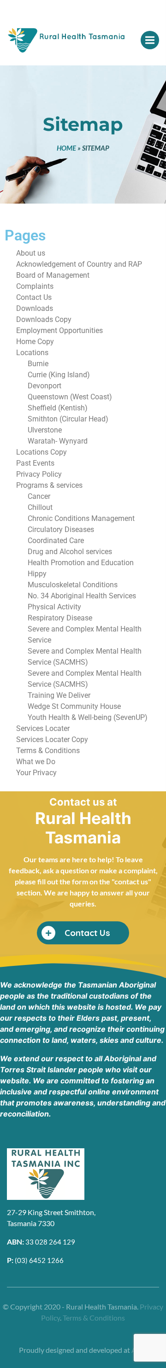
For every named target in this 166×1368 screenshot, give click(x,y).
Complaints (34, 286)
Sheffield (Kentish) (58, 407)
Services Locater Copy (52, 739)
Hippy (37, 573)
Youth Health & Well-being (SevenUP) (88, 717)
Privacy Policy (39, 474)
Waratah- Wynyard (58, 441)
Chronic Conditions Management (81, 518)
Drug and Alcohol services (70, 551)
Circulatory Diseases (61, 529)
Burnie (38, 363)
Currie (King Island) (59, 374)
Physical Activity (54, 606)
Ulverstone (45, 430)
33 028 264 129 (50, 1242)
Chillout (40, 507)
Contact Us (34, 297)
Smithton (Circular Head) (68, 419)
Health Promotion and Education (81, 562)
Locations (32, 352)
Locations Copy (41, 452)
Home (66, 148)
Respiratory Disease (60, 618)
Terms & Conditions (48, 750)
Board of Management (52, 275)
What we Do (35, 761)
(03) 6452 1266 (39, 1260)
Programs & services (49, 485)
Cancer (39, 496)
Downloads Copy (43, 319)
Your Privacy (36, 772)
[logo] (62, 43)
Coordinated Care (56, 540)
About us (30, 253)
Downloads (34, 308)
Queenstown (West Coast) (70, 396)
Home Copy (35, 341)
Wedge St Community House (74, 706)
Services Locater (43, 728)
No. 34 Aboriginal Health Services (82, 595)
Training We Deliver (59, 695)
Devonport (44, 385)
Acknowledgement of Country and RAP (79, 264)
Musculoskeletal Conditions (73, 584)
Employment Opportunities (59, 330)
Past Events (35, 463)
